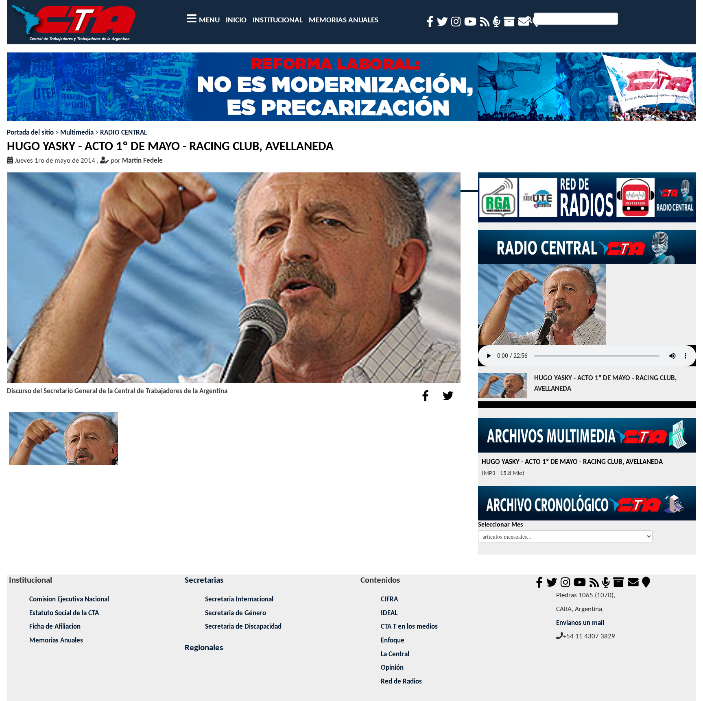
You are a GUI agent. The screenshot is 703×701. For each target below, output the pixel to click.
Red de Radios (401, 681)
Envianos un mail (580, 623)
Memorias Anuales (56, 640)
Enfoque (392, 640)
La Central (395, 654)
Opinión (392, 667)
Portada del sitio (30, 132)
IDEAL (389, 613)
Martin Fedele (142, 160)
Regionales (204, 648)
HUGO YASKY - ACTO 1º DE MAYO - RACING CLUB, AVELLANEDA (605, 383)
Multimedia (77, 132)
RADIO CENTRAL (123, 132)
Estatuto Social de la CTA (64, 613)
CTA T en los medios (409, 626)
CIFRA (389, 599)
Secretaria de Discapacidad (243, 626)
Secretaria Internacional (239, 599)
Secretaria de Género (235, 613)
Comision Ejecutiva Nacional (69, 599)
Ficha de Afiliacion (55, 626)
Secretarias (204, 580)
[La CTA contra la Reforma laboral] (351, 90)
